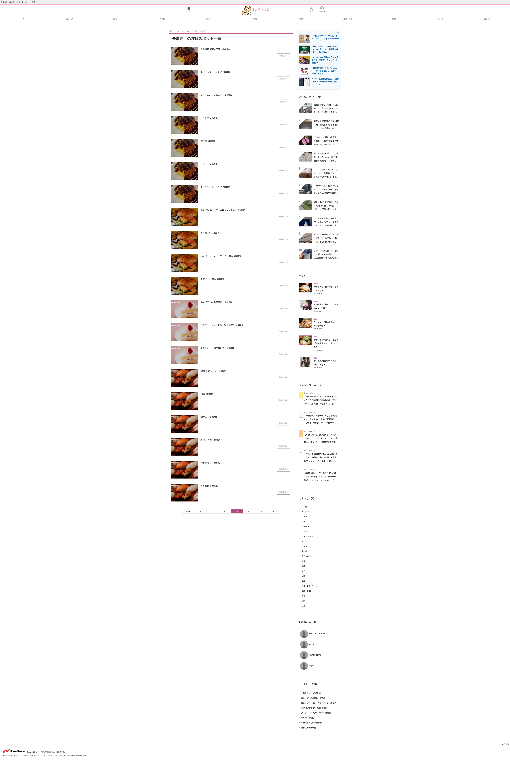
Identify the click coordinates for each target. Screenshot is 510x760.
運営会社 (66, 755)
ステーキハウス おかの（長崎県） (217, 95)
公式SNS (17, 755)
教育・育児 (347, 19)
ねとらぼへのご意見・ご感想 (312, 698)
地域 (255, 19)
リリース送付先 (306, 718)
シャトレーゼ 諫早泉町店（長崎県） (218, 348)
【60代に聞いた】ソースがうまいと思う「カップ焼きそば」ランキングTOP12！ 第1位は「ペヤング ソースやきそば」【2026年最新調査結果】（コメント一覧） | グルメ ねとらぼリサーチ (322, 480)
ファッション (307, 536)
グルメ (208, 19)
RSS (60, 755)
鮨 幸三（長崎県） (209, 417)
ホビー (304, 541)
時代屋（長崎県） (209, 141)
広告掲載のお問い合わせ (310, 722)
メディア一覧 (8, 755)
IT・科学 (305, 507)
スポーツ (305, 526)
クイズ (162, 19)
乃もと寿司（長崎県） (211, 463)
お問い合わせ (35, 755)
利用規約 (505, 744)
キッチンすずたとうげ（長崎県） (216, 187)
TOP (23, 19)
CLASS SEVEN (315, 655)
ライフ (304, 546)
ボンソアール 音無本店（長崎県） (217, 302)
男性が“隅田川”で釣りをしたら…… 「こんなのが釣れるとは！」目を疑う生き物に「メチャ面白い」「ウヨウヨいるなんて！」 (326, 112)
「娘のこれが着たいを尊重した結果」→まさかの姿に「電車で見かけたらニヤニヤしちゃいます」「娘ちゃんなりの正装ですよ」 (326, 144)
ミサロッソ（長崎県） (211, 233)
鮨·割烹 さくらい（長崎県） (214, 371)
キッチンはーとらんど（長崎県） (216, 72)
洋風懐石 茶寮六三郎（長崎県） (216, 49)
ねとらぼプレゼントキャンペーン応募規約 (317, 703)
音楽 (303, 606)
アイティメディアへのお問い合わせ (315, 713)
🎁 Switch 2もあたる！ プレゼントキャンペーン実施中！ (19, 2)
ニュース (69, 19)
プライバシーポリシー (49, 755)
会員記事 (486, 19)
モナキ (312, 666)
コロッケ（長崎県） (210, 164)
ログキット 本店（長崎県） (214, 279)
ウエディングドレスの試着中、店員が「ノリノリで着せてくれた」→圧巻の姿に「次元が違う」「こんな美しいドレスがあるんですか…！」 (326, 225)
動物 (394, 19)
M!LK (311, 644)
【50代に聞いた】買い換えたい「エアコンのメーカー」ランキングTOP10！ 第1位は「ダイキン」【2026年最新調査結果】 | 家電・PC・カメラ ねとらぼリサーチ (321, 442)
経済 (303, 601)
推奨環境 (82, 755)
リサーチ (440, 19)
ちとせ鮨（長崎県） (210, 486)
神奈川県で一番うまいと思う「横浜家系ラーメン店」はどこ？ (326, 343)
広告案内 (25, 755)
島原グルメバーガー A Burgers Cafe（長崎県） (223, 210)
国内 (303, 571)
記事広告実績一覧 (307, 728)
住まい (301, 19)
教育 (303, 596)
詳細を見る (283, 56)
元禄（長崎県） (208, 394)
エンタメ (115, 19)
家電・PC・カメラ (309, 586)
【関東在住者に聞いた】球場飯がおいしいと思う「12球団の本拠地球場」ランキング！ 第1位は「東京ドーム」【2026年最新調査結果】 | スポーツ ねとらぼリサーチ (321, 403)
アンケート (305, 276)
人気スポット (307, 556)
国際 (303, 576)
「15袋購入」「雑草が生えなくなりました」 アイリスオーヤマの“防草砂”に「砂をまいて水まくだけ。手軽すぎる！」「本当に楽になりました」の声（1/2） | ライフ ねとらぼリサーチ (321, 423)
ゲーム (304, 521)
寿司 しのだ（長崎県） (211, 440)
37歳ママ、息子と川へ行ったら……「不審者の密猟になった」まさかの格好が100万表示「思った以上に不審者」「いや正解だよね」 (326, 193)
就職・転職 (306, 591)
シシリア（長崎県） (210, 118)
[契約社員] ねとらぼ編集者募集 (313, 708)
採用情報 (74, 755)
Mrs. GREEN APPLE (318, 634)
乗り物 (304, 551)
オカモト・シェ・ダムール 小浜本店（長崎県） (223, 325)
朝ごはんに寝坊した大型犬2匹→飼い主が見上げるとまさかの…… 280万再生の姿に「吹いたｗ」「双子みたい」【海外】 (326, 128)
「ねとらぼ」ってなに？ (310, 693)
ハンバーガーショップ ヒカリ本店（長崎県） (222, 256)
